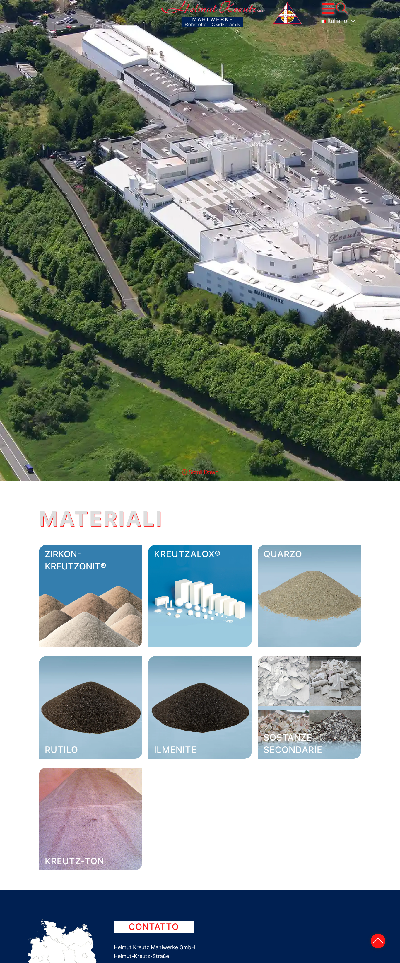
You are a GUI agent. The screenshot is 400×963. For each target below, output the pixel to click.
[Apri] (328, 8)
